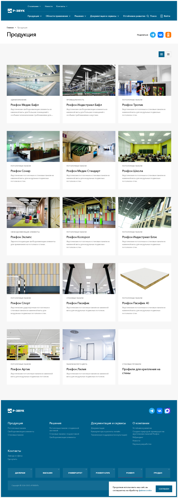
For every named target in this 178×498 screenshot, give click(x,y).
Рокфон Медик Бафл (25, 105)
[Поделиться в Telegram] (153, 35)
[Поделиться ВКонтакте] (160, 35)
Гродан (158, 473)
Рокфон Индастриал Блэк (139, 237)
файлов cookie (145, 490)
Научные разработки (142, 444)
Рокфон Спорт (20, 303)
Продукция (33, 16)
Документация (97, 428)
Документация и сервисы (103, 16)
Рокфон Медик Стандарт (83, 171)
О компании (33, 6)
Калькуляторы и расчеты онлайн (105, 431)
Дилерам (20, 473)
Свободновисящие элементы (21, 431)
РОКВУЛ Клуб (103, 473)
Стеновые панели (15, 435)
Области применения (57, 16)
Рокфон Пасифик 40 (135, 303)
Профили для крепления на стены (141, 371)
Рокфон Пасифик (77, 303)
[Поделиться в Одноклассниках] (168, 35)
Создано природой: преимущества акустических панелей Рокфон (148, 432)
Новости (49, 6)
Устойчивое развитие (134, 16)
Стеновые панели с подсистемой (64, 434)
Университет (75, 473)
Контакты (60, 6)
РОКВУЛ (130, 473)
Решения (79, 16)
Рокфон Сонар (20, 171)
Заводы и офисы (15, 456)
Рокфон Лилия (76, 369)
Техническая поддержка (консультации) (109, 435)
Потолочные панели (17, 428)
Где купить (12, 459)
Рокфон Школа (132, 171)
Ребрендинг (138, 437)
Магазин (47, 473)
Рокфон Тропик (132, 105)
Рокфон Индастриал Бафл (84, 105)
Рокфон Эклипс (21, 237)
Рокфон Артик (20, 369)
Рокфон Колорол (78, 237)
